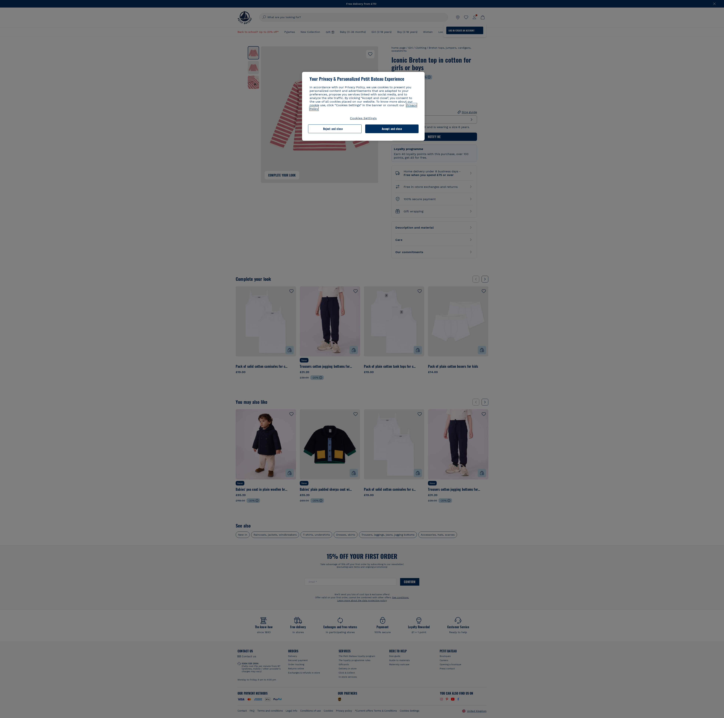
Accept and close (392, 129)
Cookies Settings (363, 118)
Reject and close (333, 129)
